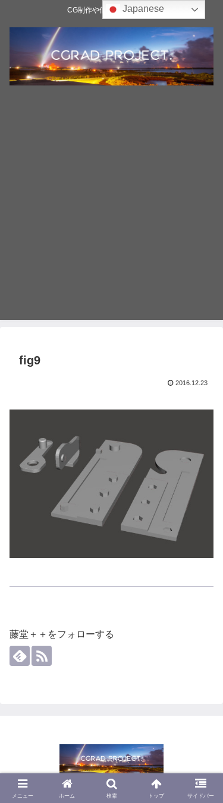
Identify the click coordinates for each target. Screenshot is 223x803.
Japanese (142, 9)
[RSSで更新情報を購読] (42, 656)
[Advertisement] (111, 208)
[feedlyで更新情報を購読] (20, 656)
